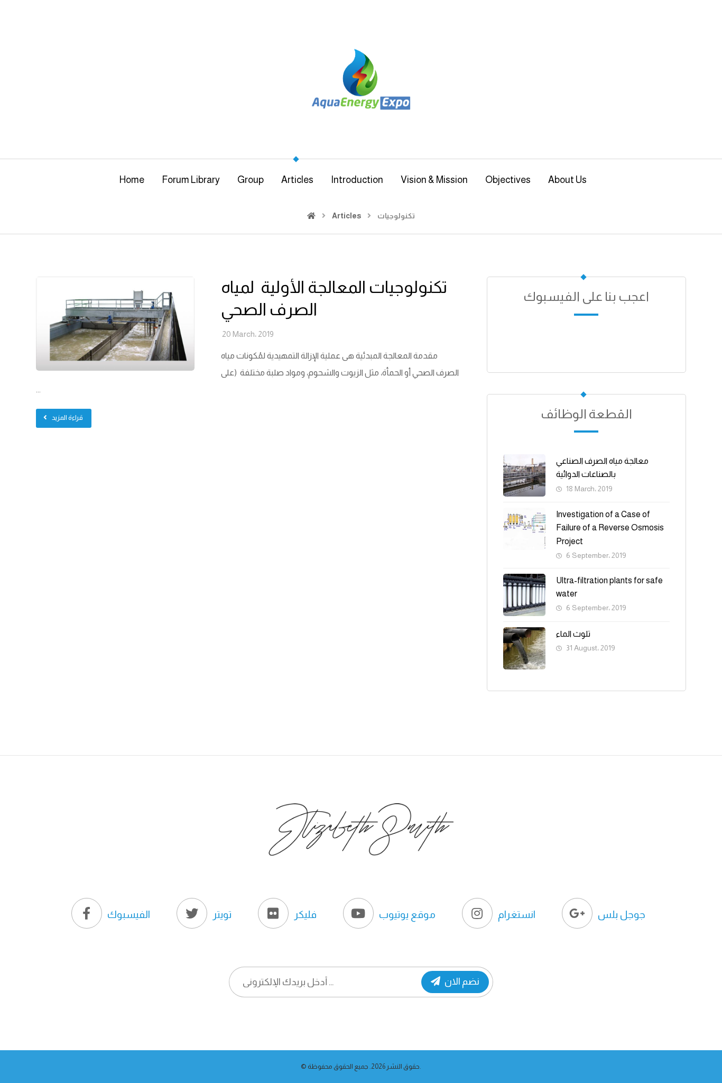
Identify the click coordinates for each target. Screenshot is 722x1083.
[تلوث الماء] (524, 648)
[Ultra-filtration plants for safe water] (524, 595)
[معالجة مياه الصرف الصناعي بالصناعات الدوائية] (524, 475)
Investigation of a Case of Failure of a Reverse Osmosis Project (610, 527)
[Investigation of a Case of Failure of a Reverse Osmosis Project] (524, 529)
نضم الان (462, 981)
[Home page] (311, 216)
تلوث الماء (573, 633)
